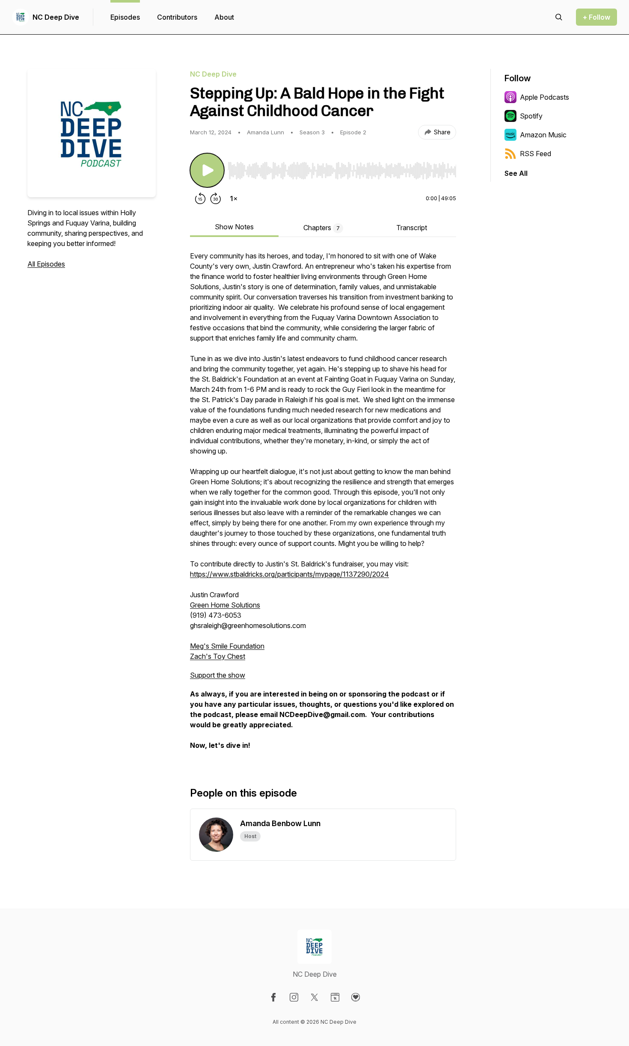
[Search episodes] (558, 17)
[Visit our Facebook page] (273, 997)
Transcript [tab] (411, 227)
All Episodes (46, 264)
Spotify (531, 116)
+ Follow (596, 17)
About (224, 17)
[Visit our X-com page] (314, 997)
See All (516, 173)
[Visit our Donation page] (355, 997)
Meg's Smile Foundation (227, 646)
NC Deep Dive (56, 17)
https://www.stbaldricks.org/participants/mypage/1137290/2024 (289, 574)
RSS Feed (535, 153)
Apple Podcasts (544, 97)
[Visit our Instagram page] (294, 997)
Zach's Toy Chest (217, 656)
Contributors (177, 17)
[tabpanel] (323, 505)
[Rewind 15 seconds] (200, 198)
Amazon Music (543, 134)
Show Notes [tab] (234, 226)
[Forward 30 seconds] (216, 198)
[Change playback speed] (233, 198)
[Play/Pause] (207, 170)
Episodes (125, 17)
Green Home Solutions (225, 605)
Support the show (217, 675)
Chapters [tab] (321, 227)
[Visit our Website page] (335, 997)
